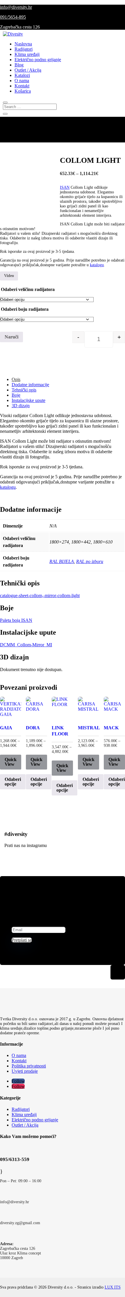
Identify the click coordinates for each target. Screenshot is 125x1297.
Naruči (11, 336)
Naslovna (23, 43)
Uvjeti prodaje (25, 1071)
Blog (19, 64)
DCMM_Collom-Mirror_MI (26, 644)
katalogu (97, 265)
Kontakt (22, 85)
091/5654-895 (13, 17)
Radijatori (24, 49)
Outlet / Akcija (28, 70)
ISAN (64, 187)
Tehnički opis (24, 389)
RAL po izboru (89, 561)
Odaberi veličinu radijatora (28, 289)
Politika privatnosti (29, 1065)
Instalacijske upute (28, 400)
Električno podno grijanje (38, 59)
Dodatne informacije (30, 384)
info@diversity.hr (16, 7)
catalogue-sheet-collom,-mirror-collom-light (40, 595)
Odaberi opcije (13, 781)
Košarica (23, 91)
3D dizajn (21, 405)
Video (9, 275)
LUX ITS (113, 1287)
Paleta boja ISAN (16, 620)
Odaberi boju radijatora (25, 309)
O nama (22, 80)
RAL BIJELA (61, 561)
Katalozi (22, 75)
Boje (16, 395)
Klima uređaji (27, 54)
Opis (16, 379)
